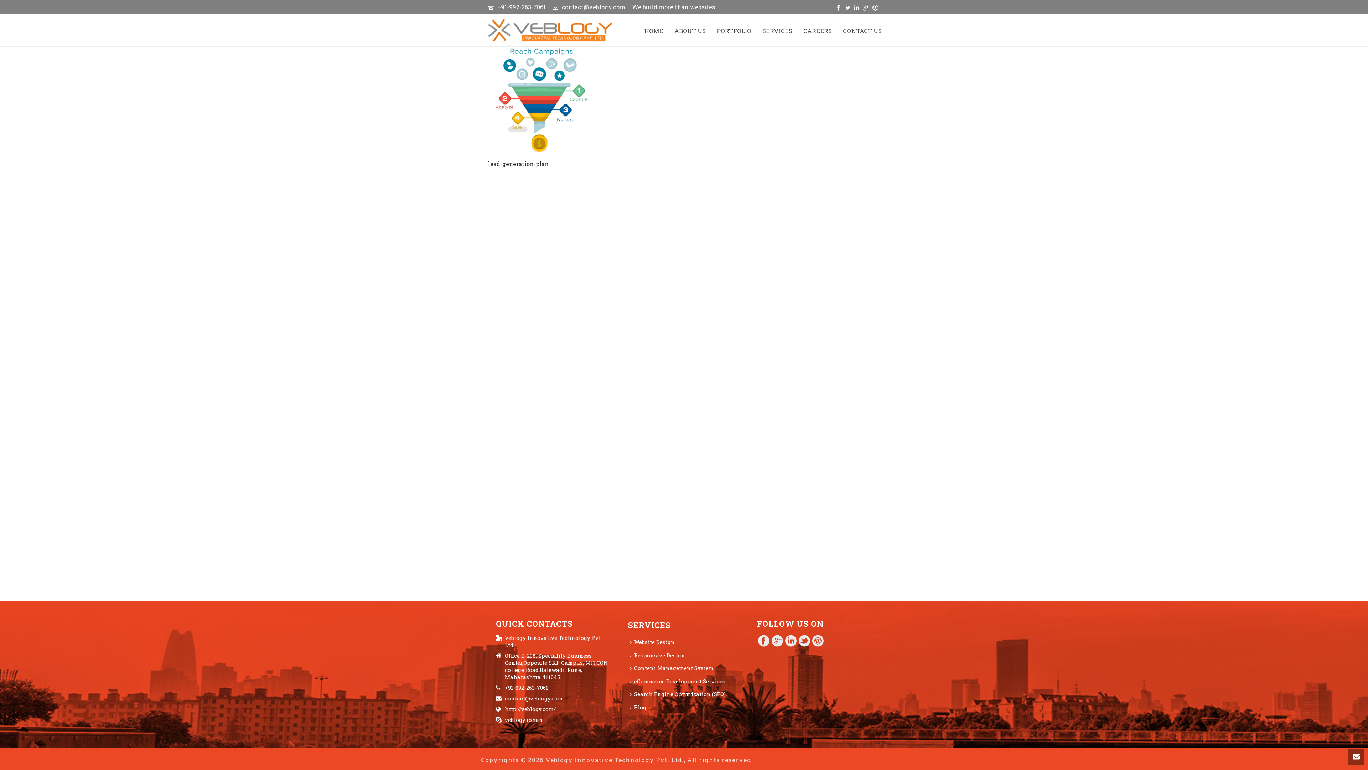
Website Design (654, 642)
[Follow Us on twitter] (804, 641)
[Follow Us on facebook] (764, 641)
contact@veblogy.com (593, 7)
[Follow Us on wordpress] (818, 641)
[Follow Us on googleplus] (777, 641)
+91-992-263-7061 (521, 7)
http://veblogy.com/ (530, 709)
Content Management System (674, 668)
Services (777, 31)
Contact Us (862, 31)
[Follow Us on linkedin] (791, 641)
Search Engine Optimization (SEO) (680, 694)
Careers (817, 31)
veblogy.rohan (524, 720)
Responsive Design (659, 655)
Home (653, 31)
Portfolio (734, 31)
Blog (640, 707)
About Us (690, 31)
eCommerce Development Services (679, 681)
